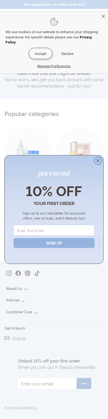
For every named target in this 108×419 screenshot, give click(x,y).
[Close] (103, 16)
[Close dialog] (98, 161)
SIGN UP (54, 243)
